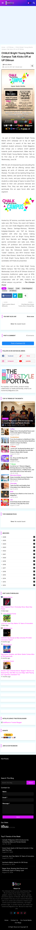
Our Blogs (18, 922)
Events (4, 290)
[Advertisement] (18, 25)
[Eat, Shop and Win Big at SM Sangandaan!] (5, 458)
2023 (19, 547)
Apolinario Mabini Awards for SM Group (15, 862)
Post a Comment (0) (18, 343)
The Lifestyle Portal (9, 614)
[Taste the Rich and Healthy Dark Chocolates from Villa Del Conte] (5, 485)
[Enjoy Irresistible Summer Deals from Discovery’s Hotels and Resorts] (5, 477)
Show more (30, 316)
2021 (19, 554)
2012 (19, 585)
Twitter (15, 295)
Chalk (17, 288)
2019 (19, 561)
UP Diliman (10, 47)
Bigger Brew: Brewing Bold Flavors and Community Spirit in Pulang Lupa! (15, 869)
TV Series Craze (8, 661)
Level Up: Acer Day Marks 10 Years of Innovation (17, 623)
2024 (19, 544)
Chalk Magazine (27, 288)
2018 (19, 565)
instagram (11, 361)
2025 (19, 540)
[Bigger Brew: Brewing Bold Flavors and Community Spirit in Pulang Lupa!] (5, 431)
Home (3, 47)
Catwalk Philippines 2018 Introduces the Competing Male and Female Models (15, 841)
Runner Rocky (7, 597)
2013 (19, 582)
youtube (28, 361)
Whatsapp (20, 295)
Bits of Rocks (7, 645)
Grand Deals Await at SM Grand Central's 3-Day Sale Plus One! (17, 849)
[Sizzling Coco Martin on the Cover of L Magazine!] (5, 494)
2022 (19, 551)
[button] (30, 3)
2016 (19, 571)
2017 (19, 568)
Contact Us (14, 920)
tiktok (28, 356)
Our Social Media (26, 920)
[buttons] (11, 913)
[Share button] (25, 295)
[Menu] (2, 3)
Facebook (8, 295)
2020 (19, 558)
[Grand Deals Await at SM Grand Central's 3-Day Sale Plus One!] (5, 502)
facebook (10, 356)
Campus (10, 288)
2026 (19, 537)
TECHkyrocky (7, 628)
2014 (19, 578)
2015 (19, 575)
